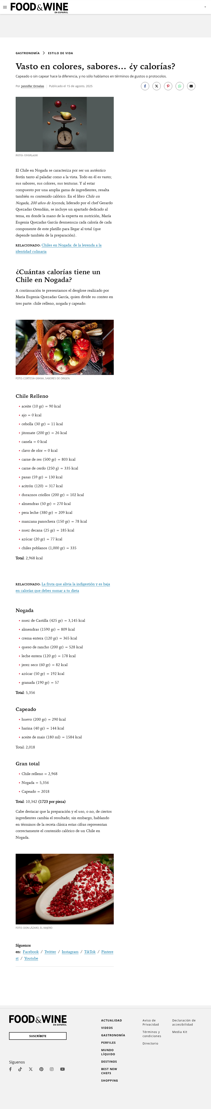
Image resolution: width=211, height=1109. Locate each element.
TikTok (90, 951)
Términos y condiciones (152, 1034)
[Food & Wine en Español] (39, 7)
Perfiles (108, 1043)
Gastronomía (28, 53)
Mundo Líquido (108, 1052)
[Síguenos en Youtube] (62, 1069)
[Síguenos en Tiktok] (20, 1069)
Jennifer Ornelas (32, 86)
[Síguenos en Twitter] (31, 1069)
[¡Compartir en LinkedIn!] (180, 86)
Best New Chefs (109, 1071)
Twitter (50, 951)
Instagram (70, 951)
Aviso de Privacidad (151, 1022)
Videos (107, 1028)
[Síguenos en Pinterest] (41, 1069)
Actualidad (111, 1020)
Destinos (109, 1061)
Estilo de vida (60, 53)
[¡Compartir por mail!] (191, 86)
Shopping (109, 1080)
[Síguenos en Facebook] (10, 1069)
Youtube (31, 958)
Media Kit (179, 1032)
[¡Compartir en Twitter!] (156, 86)
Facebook (31, 951)
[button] (4, 7)
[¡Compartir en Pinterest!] (168, 86)
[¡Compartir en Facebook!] (145, 86)
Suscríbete (37, 1036)
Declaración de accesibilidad (184, 1022)
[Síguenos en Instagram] (52, 1069)
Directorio (150, 1043)
